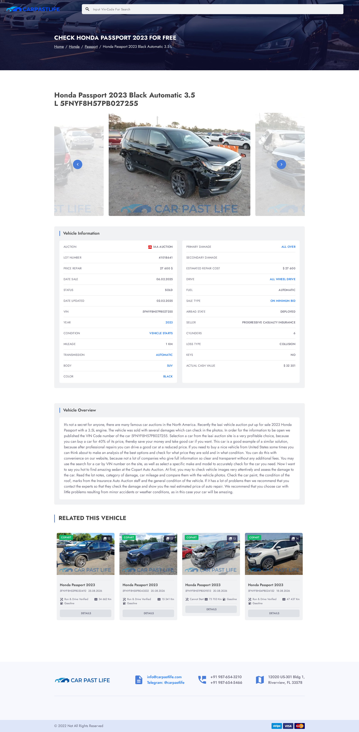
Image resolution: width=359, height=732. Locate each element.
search (87, 9)
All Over (288, 247)
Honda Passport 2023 (77, 584)
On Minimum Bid (282, 301)
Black (168, 376)
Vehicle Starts (161, 333)
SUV (170, 366)
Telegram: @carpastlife (165, 682)
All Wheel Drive (283, 279)
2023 (169, 322)
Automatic (164, 355)
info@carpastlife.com (164, 677)
